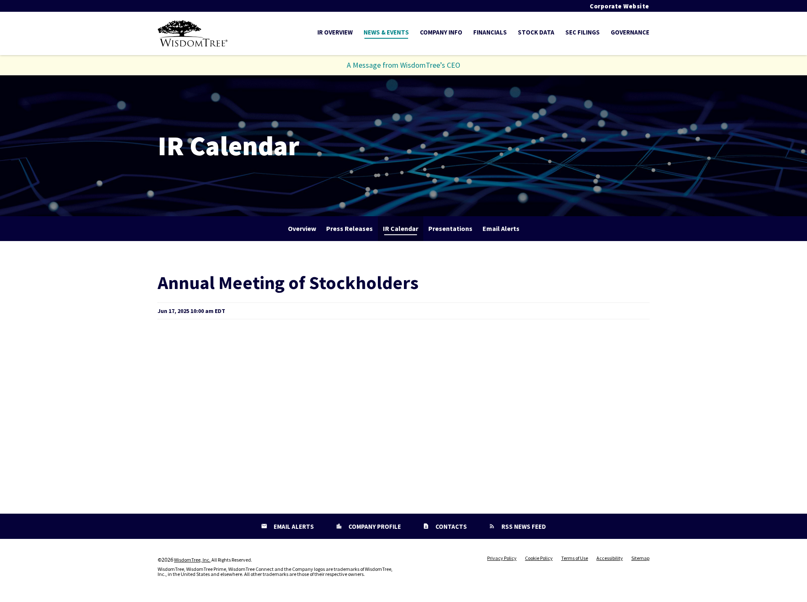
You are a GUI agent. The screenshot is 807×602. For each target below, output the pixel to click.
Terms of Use (574, 558)
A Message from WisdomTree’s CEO (403, 65)
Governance (630, 32)
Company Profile (374, 526)
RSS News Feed (523, 526)
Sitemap (640, 558)
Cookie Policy (539, 558)
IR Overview (335, 32)
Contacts (450, 526)
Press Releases (349, 228)
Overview (302, 228)
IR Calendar (400, 228)
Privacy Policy (502, 558)
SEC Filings (582, 32)
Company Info (441, 32)
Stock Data (536, 32)
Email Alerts (501, 228)
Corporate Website (619, 6)
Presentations (450, 228)
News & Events (386, 32)
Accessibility (609, 558)
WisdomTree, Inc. (192, 560)
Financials (490, 32)
